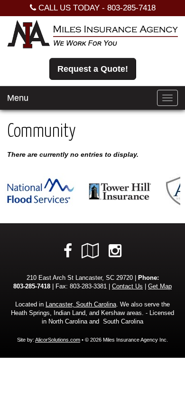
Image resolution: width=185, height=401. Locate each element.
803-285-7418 (131, 7)
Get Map (160, 286)
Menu (17, 98)
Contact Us (127, 286)
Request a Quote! (92, 69)
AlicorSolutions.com (57, 340)
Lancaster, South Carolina (81, 304)
